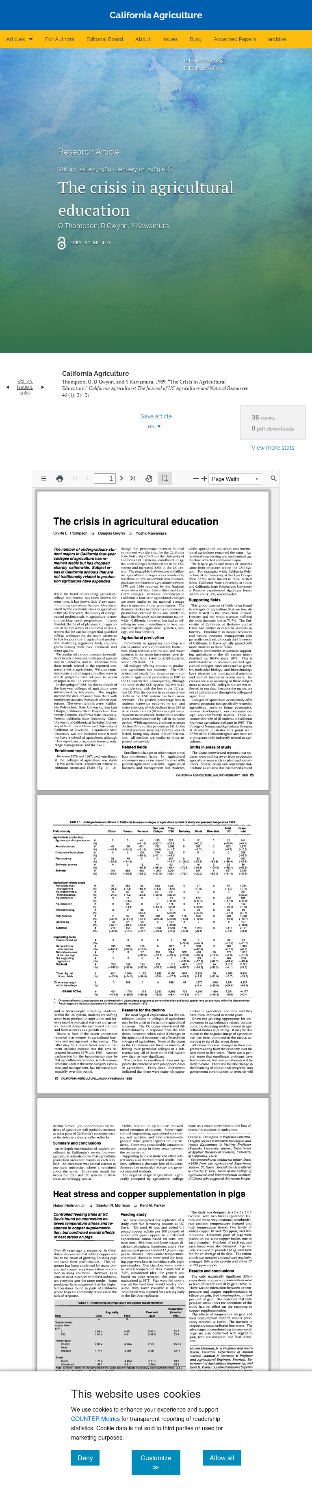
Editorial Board (105, 39)
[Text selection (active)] (165, 478)
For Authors (59, 39)
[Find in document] (273, 478)
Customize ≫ (160, 1462)
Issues (170, 39)
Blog (196, 39)
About (142, 39)
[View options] (44, 478)
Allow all (225, 1457)
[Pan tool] (148, 478)
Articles (15, 39)
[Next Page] (121, 478)
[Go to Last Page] (133, 478)
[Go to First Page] (75, 478)
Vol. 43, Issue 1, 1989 (84, 169)
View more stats (273, 447)
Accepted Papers (235, 39)
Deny (89, 1457)
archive (277, 39)
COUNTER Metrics (95, 1418)
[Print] (59, 478)
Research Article (89, 152)
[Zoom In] (204, 478)
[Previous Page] (87, 478)
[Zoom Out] (196, 478)
